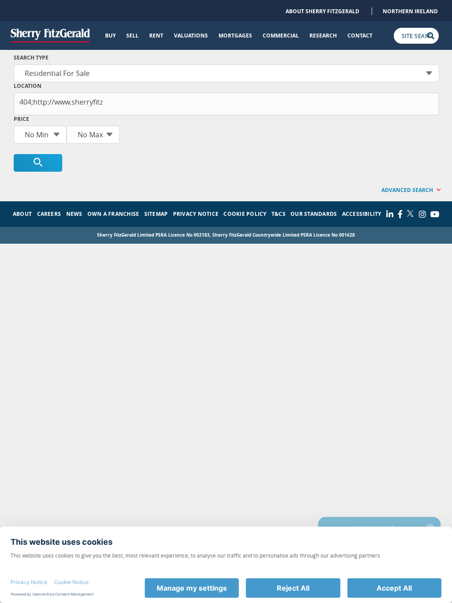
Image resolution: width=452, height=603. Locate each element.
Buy (110, 35)
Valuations (191, 35)
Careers (49, 214)
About (22, 214)
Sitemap (156, 214)
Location (27, 86)
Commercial (281, 35)
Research (323, 35)
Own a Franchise (113, 214)
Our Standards (313, 214)
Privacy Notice (195, 214)
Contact (360, 35)
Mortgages (235, 35)
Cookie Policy (244, 214)
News (74, 214)
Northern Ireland (410, 11)
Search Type (31, 57)
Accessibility (361, 214)
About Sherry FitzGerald (322, 11)
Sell (132, 35)
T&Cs (278, 214)
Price (21, 119)
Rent (156, 35)
